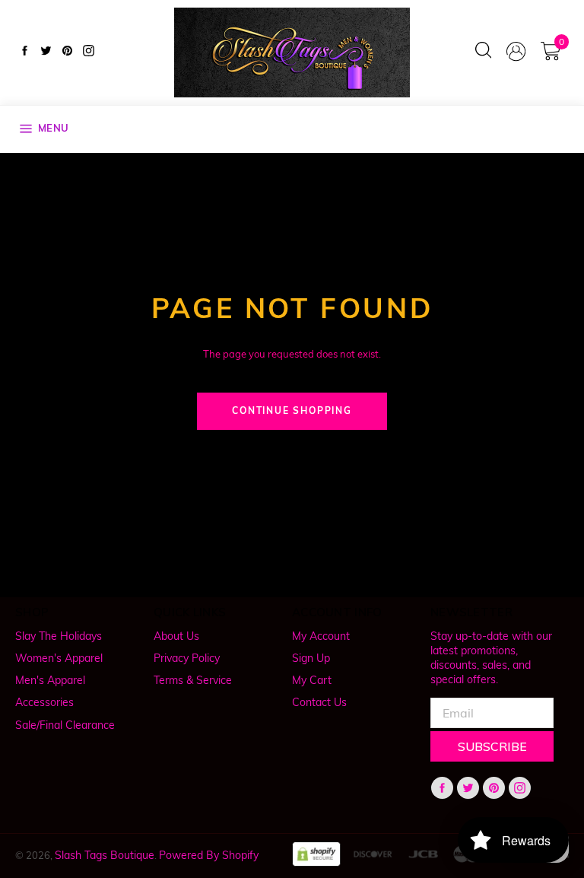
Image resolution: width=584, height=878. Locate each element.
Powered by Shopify (209, 855)
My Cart (312, 680)
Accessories (44, 702)
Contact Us (319, 702)
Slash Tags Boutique (104, 855)
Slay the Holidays (58, 636)
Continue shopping (292, 410)
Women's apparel (59, 658)
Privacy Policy (187, 658)
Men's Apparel (50, 680)
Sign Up (311, 658)
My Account (321, 636)
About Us (176, 636)
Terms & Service (193, 680)
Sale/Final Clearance (65, 725)
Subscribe (492, 746)
